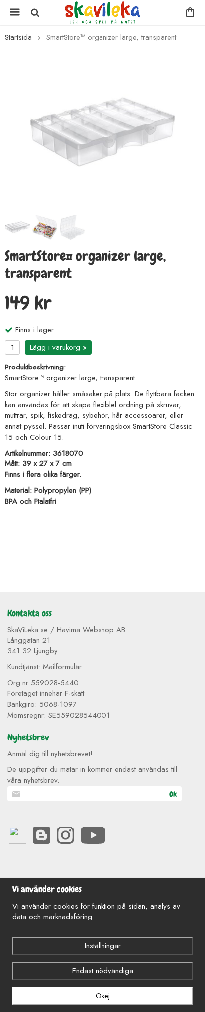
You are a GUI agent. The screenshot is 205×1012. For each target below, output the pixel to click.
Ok (173, 794)
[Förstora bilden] (102, 131)
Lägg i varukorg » (58, 347)
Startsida (18, 37)
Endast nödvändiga (102, 970)
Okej (103, 995)
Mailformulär (62, 666)
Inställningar (103, 945)
